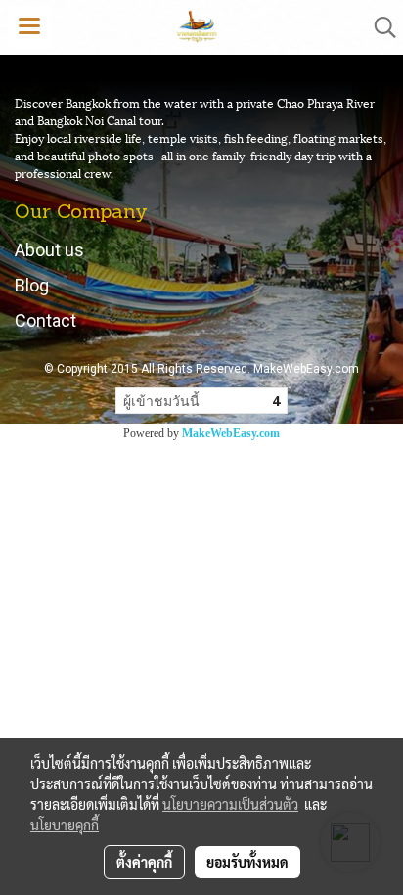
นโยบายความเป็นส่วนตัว (230, 804)
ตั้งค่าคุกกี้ (144, 862)
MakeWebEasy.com (231, 433)
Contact (45, 320)
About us (49, 250)
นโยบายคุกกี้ (64, 824)
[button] (378, 28)
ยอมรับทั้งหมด (247, 862)
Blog (32, 285)
